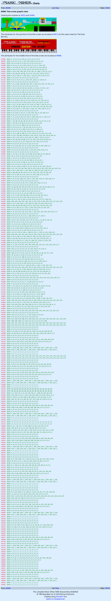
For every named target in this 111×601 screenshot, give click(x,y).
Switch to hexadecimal (55, 599)
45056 (107, 8)
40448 (8, 8)
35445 (32, 15)
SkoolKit (59, 596)
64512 (55, 34)
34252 (23, 15)
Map (57, 8)
